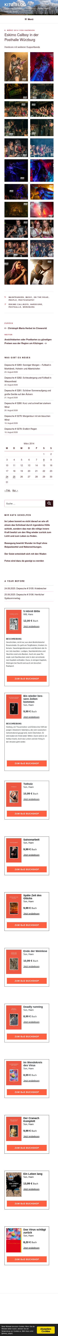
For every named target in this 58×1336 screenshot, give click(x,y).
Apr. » (15, 490)
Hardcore (36, 304)
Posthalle (15, 307)
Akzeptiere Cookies (45, 1330)
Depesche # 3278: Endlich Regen (20, 428)
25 (14, 476)
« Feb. (7, 490)
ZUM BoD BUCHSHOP (27, 679)
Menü (30, 19)
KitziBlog (15, 4)
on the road (41, 297)
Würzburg (29, 307)
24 (7, 476)
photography (26, 300)
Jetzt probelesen (31, 626)
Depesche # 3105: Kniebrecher (31, 588)
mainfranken (16, 297)
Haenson (30, 30)
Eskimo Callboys (19, 304)
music (29, 297)
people (13, 300)
